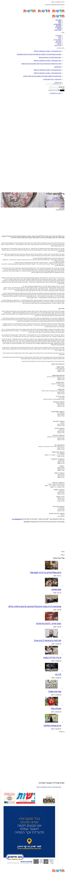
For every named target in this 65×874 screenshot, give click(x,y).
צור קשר (59, 28)
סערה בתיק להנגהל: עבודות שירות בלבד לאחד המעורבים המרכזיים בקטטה (41, 63)
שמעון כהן (55, 197)
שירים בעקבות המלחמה (52, 725)
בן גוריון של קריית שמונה (52, 657)
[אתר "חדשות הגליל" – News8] (35, 12)
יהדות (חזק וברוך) (58, 200)
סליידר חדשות (49, 200)
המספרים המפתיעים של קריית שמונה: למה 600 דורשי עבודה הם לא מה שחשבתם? (39, 54)
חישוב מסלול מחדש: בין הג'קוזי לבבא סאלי (50, 57)
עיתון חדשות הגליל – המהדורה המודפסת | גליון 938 (47, 73)
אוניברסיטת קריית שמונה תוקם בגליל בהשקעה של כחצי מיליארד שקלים (42, 76)
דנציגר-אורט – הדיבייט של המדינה (52, 79)
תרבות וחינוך (58, 27)
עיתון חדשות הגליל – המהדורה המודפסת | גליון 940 (47, 60)
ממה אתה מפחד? (54, 691)
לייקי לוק (58, 674)
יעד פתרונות (3, 873)
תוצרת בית (58, 25)
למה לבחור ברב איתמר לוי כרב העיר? (47, 640)
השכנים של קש (57, 24)
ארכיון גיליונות (57, 30)
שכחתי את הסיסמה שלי (55, 93)
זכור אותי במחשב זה (53, 90)
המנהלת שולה (56, 708)
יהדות (59, 22)
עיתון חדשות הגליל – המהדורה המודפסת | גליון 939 (47, 70)
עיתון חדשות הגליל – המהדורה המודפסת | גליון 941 (47, 51)
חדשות (59, 21)
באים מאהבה (57, 67)
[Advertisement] (59, 119)
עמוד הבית (61, 208)
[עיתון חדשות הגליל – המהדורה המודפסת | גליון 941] (29, 827)
